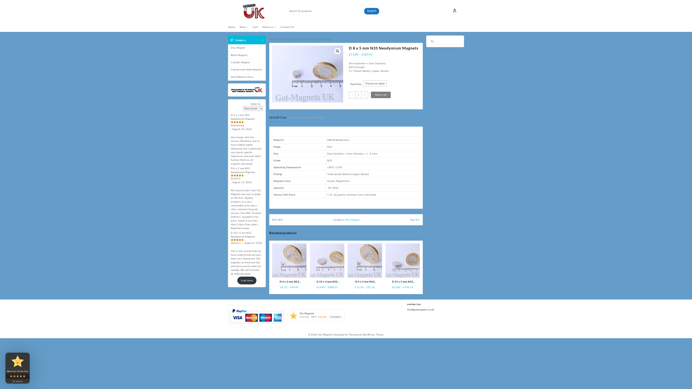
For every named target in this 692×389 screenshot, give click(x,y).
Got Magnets (325, 334)
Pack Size (355, 84)
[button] (337, 51)
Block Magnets (239, 55)
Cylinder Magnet (240, 62)
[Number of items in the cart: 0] (432, 41)
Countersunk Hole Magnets (246, 69)
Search (371, 10)
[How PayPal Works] (256, 315)
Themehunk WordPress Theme (366, 334)
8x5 (418, 219)
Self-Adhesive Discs (242, 76)
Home (272, 39)
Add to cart (381, 94)
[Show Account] (455, 11)
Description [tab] (277, 117)
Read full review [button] (240, 228)
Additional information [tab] (306, 117)
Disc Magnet (238, 47)
